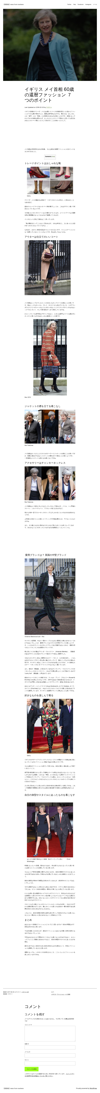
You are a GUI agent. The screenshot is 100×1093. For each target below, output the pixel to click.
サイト (27, 1060)
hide (53, 156)
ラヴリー (49, 107)
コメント (28, 1024)
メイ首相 (67, 994)
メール (27, 1052)
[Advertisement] (38, 135)
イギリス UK (25, 992)
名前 (27, 1044)
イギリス (53, 994)
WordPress (93, 1088)
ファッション (60, 994)
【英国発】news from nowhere (13, 4)
